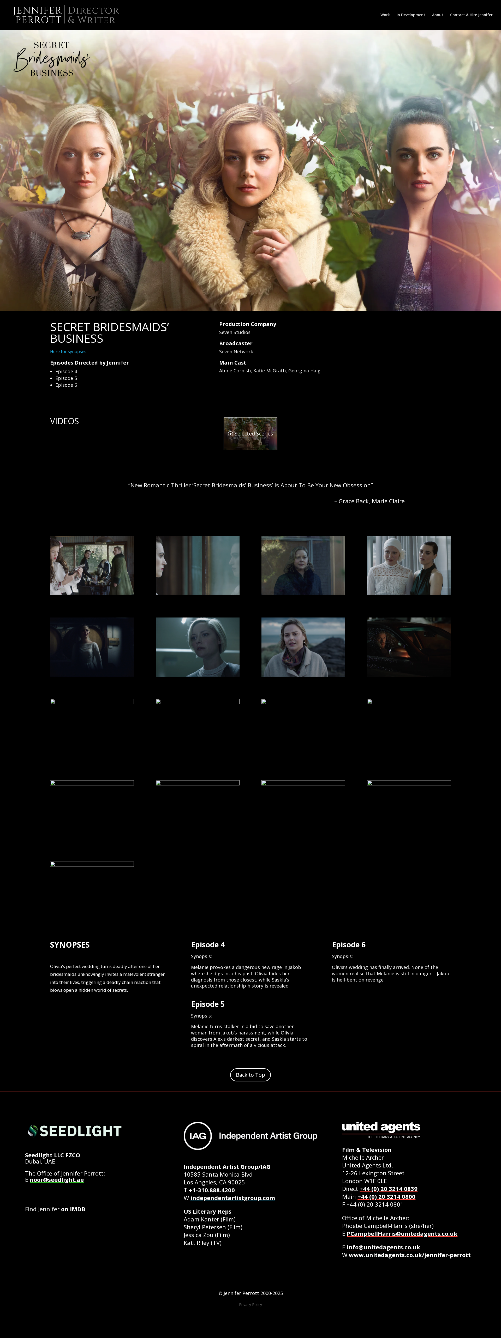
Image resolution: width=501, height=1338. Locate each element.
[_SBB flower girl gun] (92, 595)
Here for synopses (68, 351)
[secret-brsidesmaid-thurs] (92, 839)
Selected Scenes (254, 433)
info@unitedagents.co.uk (383, 1247)
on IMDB (73, 1209)
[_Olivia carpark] (198, 676)
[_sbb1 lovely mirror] (198, 839)
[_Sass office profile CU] (92, 920)
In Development (411, 15)
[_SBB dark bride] (92, 676)
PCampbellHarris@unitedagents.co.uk (402, 1233)
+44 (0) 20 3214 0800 (386, 1196)
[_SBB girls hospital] (409, 595)
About (437, 15)
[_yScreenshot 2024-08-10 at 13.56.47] (198, 757)
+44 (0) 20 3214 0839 (389, 1188)
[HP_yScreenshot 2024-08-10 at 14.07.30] (303, 839)
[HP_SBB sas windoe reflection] (198, 595)
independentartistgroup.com (232, 1198)
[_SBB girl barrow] (409, 757)
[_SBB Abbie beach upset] (303, 676)
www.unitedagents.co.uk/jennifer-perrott (410, 1255)
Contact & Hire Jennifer (471, 15)
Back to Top (250, 1074)
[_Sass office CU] (92, 757)
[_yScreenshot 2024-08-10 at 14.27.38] (303, 595)
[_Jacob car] (409, 676)
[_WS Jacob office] (409, 839)
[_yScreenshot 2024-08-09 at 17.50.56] (303, 757)
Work (385, 15)
